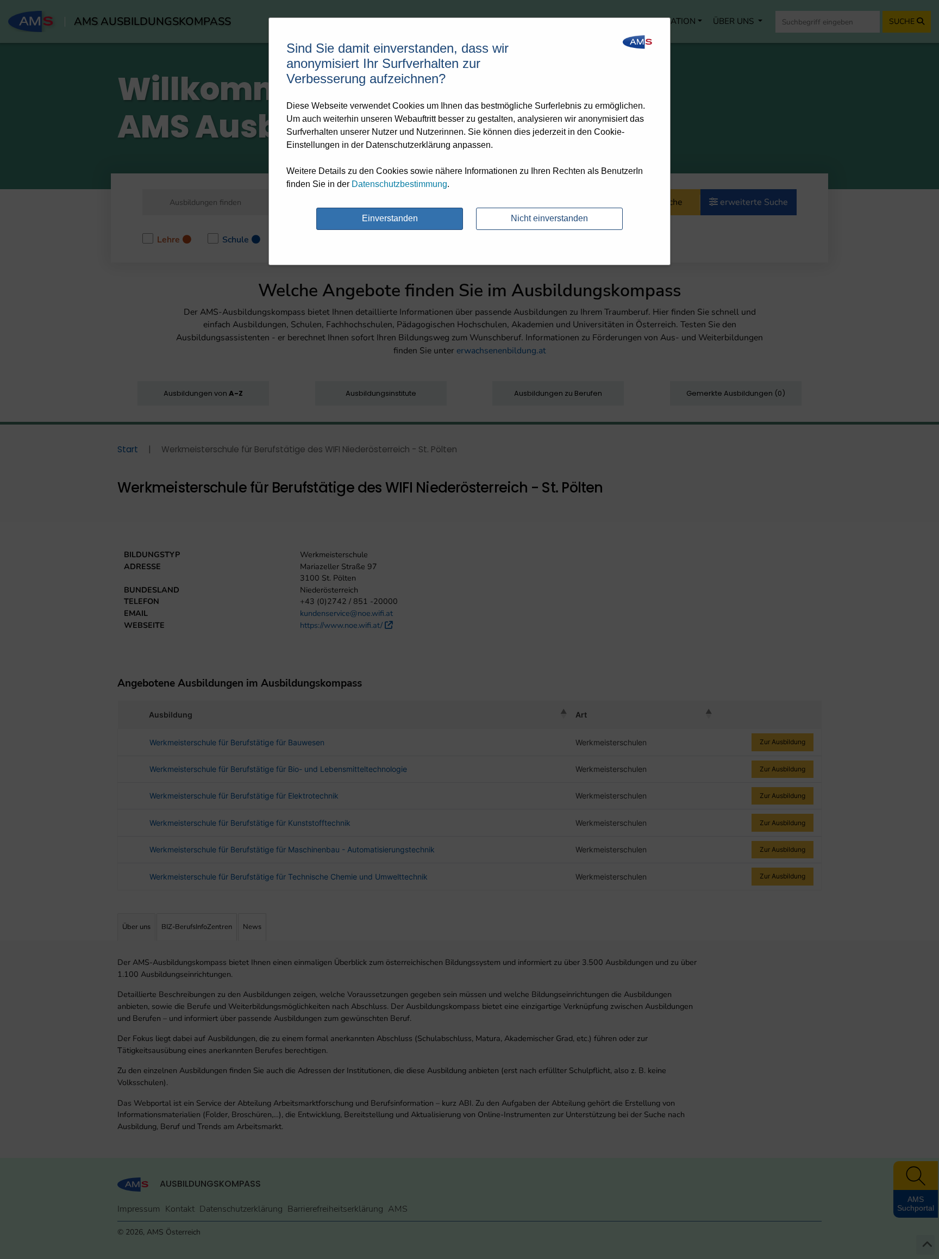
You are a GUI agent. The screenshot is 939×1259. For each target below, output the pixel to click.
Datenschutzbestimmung (399, 184)
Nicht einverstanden (549, 218)
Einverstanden (390, 218)
